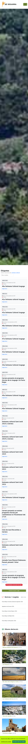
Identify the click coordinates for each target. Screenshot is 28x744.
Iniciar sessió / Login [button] (15, 590)
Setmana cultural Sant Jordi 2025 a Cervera (12, 422)
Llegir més (4, 288)
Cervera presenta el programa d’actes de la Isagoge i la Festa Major (13, 380)
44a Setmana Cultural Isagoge (13, 365)
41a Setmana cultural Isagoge (13, 299)
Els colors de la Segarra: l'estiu (12, 681)
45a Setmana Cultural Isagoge (13, 408)
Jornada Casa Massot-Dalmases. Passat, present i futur (14, 561)
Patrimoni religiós (9, 733)
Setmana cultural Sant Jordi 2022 (12, 468)
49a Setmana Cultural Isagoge (13, 395)
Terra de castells (9, 716)
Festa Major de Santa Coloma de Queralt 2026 (12, 601)
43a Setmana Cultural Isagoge (13, 312)
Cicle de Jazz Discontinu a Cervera (11, 531)
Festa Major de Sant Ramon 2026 (9, 611)
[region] (14, 740)
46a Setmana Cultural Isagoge (13, 286)
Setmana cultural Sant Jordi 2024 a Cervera (12, 438)
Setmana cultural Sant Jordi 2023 (12, 453)
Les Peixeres (7, 664)
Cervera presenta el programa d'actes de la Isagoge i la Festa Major (13, 577)
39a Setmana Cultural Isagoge (13, 497)
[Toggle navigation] (25, 4)
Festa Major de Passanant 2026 (9, 620)
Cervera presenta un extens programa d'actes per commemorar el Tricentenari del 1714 (13, 513)
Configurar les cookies (6, 741)
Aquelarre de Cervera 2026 (8, 606)
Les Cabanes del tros (10, 699)
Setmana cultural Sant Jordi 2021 (12, 483)
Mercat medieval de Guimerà (12, 647)
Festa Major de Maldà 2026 (8, 616)
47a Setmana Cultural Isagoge (13, 339)
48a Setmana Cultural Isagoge (13, 326)
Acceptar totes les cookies (19, 741)
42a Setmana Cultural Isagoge (13, 352)
